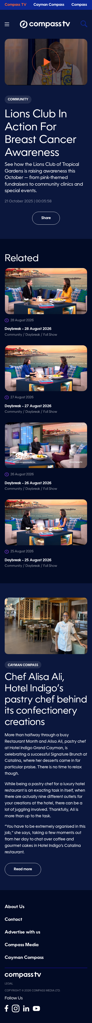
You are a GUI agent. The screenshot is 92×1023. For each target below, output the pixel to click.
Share (50, 220)
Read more (23, 869)
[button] (46, 62)
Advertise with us (22, 932)
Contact (13, 919)
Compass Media (22, 945)
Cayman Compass (48, 5)
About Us (14, 907)
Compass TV (15, 5)
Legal (9, 983)
